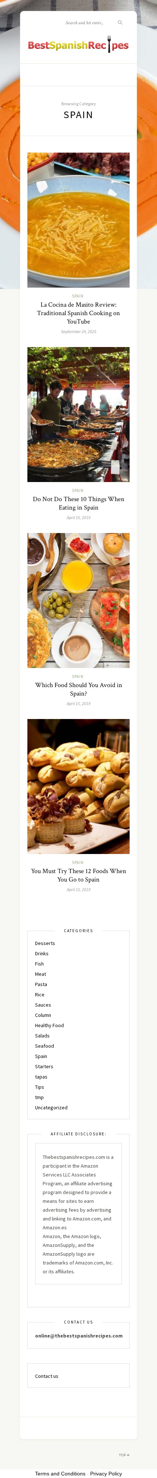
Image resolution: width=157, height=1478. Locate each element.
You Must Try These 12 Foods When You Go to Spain (78, 875)
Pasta (41, 984)
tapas (41, 1076)
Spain (78, 296)
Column (43, 1015)
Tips (39, 1087)
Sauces (43, 1004)
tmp (39, 1097)
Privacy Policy (106, 1474)
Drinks (42, 953)
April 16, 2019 (79, 517)
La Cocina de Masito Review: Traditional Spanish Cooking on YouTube (78, 313)
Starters (44, 1066)
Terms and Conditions (60, 1474)
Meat (40, 974)
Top (123, 1455)
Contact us (46, 1376)
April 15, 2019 (79, 703)
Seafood (44, 1046)
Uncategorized (51, 1107)
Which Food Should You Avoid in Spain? (78, 689)
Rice (40, 994)
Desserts (45, 943)
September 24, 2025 (78, 331)
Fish (39, 963)
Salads (42, 1035)
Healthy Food (49, 1025)
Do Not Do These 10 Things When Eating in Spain (79, 503)
